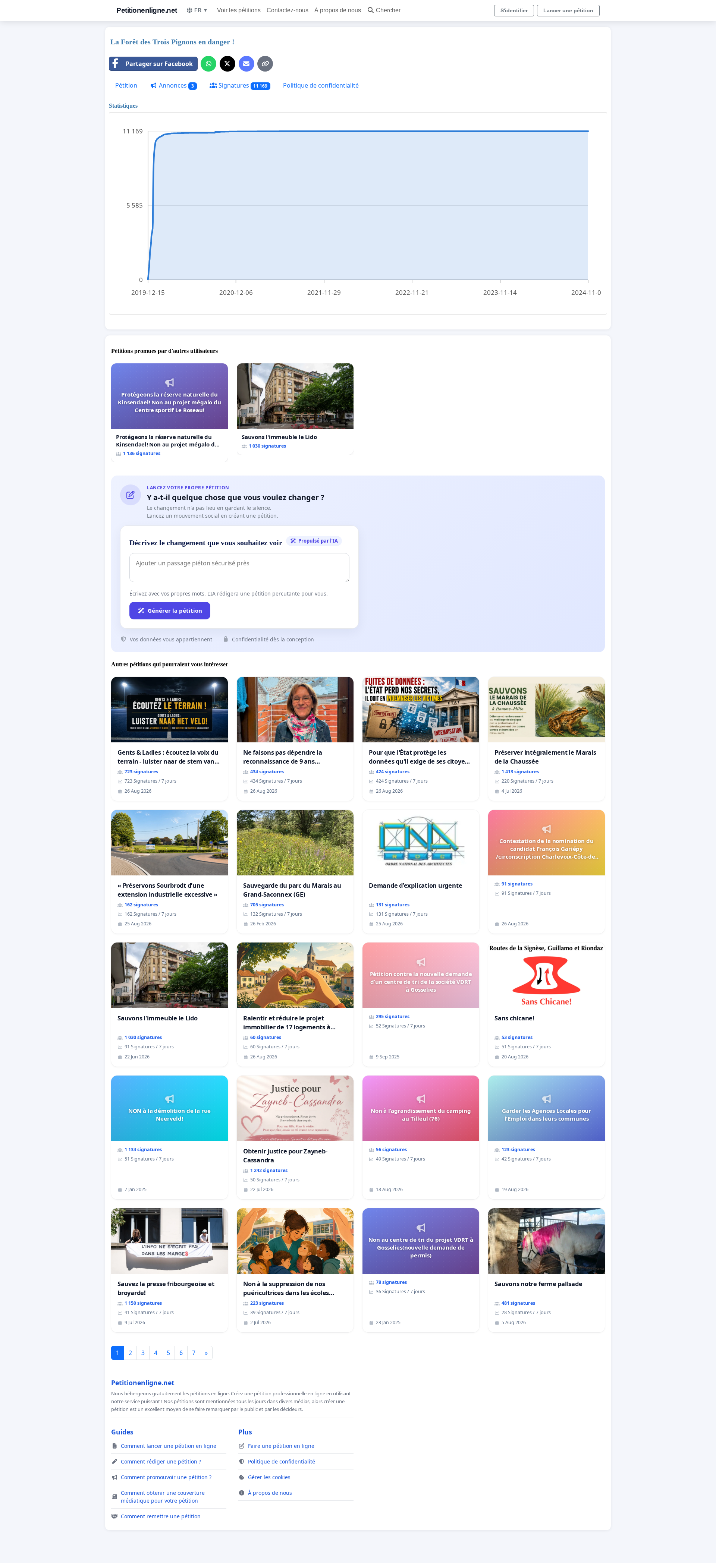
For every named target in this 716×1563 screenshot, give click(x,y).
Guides (122, 1431)
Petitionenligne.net (146, 10)
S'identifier (514, 10)
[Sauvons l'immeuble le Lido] (295, 409)
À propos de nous (337, 10)
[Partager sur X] (227, 64)
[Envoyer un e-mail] (246, 64)
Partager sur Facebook (159, 64)
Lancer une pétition (568, 10)
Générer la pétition (175, 610)
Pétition (126, 85)
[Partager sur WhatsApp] (208, 64)
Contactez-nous (287, 10)
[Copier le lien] (265, 64)
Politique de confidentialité (321, 85)
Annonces (175, 85)
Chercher (388, 10)
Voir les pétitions (239, 10)
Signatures (242, 85)
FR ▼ (201, 10)
